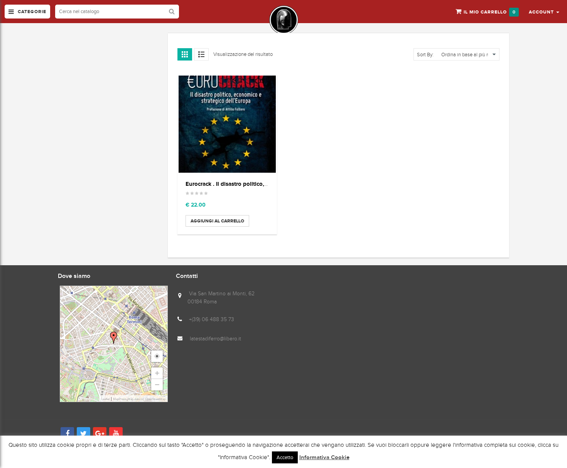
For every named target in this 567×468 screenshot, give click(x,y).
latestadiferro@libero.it (215, 339)
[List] (201, 54)
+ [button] (157, 373)
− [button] (157, 384)
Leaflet (105, 399)
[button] (544, 12)
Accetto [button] (285, 457)
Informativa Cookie (324, 457)
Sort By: (425, 54)
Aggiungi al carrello (217, 221)
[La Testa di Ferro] (283, 19)
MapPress (120, 399)
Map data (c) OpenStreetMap (146, 399)
